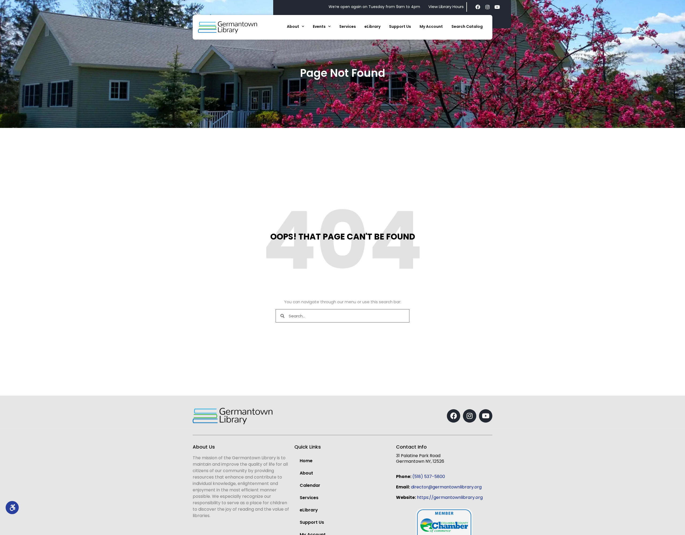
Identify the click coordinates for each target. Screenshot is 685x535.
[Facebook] (478, 7)
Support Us (400, 26)
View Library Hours (446, 6)
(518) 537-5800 (428, 476)
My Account (431, 26)
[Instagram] (487, 7)
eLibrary (372, 26)
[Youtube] (497, 7)
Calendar (310, 485)
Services (347, 26)
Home (306, 461)
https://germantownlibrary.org (450, 497)
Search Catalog (467, 26)
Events (319, 26)
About (293, 26)
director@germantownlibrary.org (446, 487)
